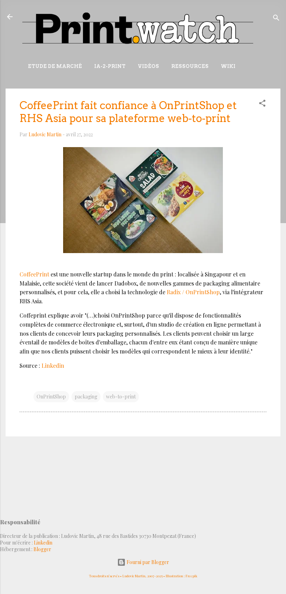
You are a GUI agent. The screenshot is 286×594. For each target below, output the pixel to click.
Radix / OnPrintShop (193, 292)
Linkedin (53, 365)
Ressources (190, 66)
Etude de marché (55, 66)
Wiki (228, 66)
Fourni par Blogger (147, 562)
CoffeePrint (34, 274)
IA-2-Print (110, 66)
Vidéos (148, 66)
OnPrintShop (51, 396)
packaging (86, 396)
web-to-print (121, 396)
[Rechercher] (276, 19)
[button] (262, 104)
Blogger (42, 549)
